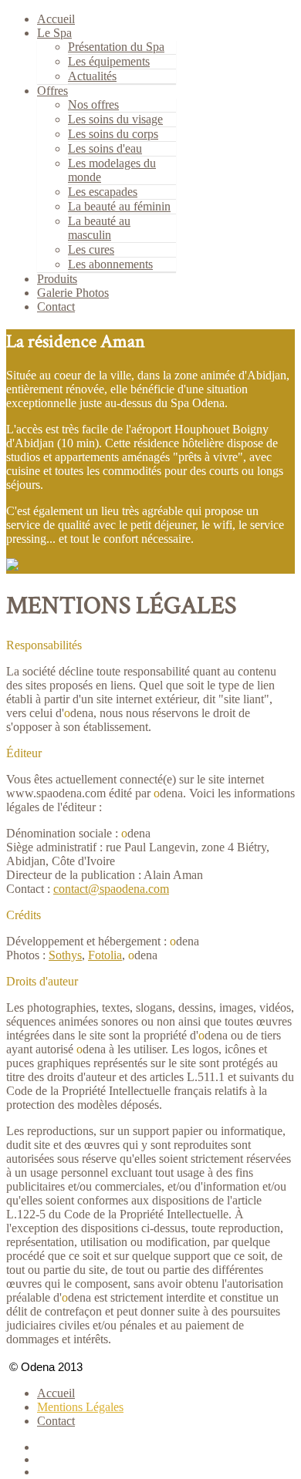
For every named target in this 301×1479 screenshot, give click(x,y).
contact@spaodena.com (111, 888)
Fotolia (105, 955)
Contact (56, 306)
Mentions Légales (80, 1406)
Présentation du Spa (116, 46)
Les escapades (102, 191)
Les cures (91, 249)
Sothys (65, 955)
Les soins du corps (113, 133)
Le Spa (54, 32)
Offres (52, 90)
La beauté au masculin (99, 227)
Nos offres (93, 104)
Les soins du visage (115, 119)
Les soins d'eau (105, 148)
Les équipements (109, 61)
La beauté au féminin (119, 206)
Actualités (92, 76)
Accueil (56, 1393)
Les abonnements (110, 264)
